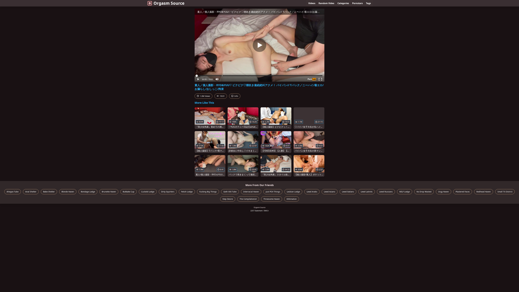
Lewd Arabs (312, 191)
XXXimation (292, 199)
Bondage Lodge (88, 191)
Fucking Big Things (208, 191)
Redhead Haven (483, 191)
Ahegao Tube (13, 191)
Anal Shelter (30, 191)
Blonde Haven (67, 191)
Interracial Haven (251, 191)
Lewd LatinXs (366, 191)
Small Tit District (505, 191)
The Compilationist (248, 199)
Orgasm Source (169, 3)
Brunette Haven (109, 191)
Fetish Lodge (187, 191)
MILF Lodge (404, 191)
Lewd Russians (386, 191)
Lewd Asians (329, 191)
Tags (368, 3)
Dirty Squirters (167, 191)
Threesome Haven (271, 199)
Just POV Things (273, 191)
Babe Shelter (49, 191)
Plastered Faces (463, 191)
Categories (343, 3)
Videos (311, 3)
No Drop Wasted (424, 191)
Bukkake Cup (128, 191)
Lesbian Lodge (293, 191)
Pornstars (357, 3)
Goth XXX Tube (230, 191)
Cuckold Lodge (147, 191)
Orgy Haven (443, 191)
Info (236, 96)
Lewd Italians (348, 191)
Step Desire (227, 199)
